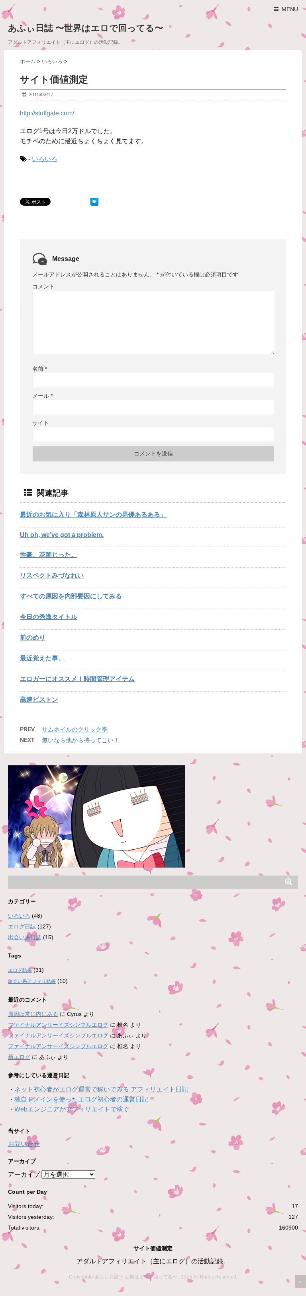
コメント (43, 286)
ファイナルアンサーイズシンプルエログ (58, 1025)
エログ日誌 (22, 926)
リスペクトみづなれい (52, 575)
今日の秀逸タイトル (48, 616)
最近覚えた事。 (42, 658)
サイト (40, 423)
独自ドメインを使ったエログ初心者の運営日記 (81, 1099)
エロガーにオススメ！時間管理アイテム (77, 678)
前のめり (32, 637)
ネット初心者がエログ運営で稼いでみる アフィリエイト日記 (101, 1089)
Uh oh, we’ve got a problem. (62, 534)
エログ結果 (20, 970)
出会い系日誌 (24, 937)
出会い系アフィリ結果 (32, 981)
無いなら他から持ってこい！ (81, 740)
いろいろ (44, 159)
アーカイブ (24, 1174)
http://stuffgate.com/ (47, 113)
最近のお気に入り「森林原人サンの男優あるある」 (93, 514)
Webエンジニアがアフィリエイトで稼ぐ (71, 1109)
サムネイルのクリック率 (75, 729)
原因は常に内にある (33, 1014)
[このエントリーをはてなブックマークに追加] (94, 202)
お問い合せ (24, 1143)
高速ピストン (39, 699)
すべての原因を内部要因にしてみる (71, 596)
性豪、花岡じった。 (48, 554)
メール (42, 396)
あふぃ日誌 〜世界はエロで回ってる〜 (85, 28)
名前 (39, 369)
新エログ (19, 1057)
